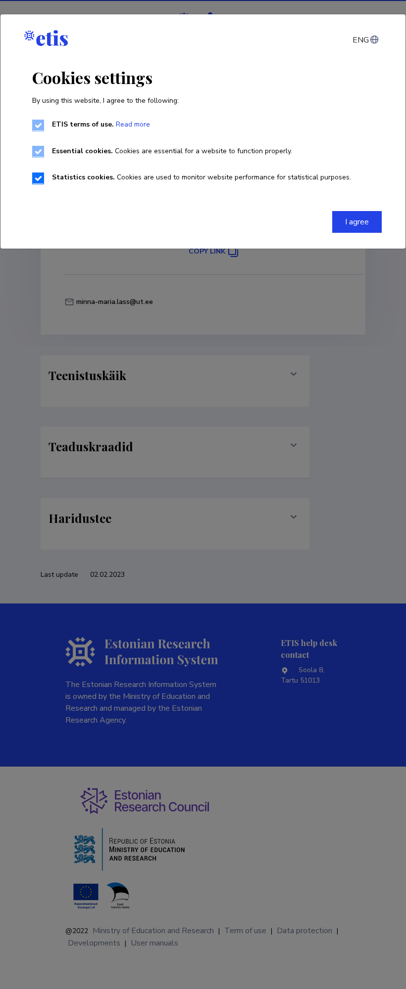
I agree (357, 221)
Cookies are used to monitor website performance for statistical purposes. (201, 177)
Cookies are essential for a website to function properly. (172, 151)
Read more (133, 124)
